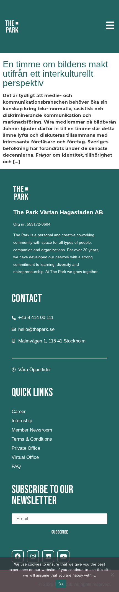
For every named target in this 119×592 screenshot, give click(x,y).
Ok (60, 584)
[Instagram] (33, 556)
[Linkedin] (48, 556)
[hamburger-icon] (110, 26)
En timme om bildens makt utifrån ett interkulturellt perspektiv (55, 73)
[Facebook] (18, 556)
